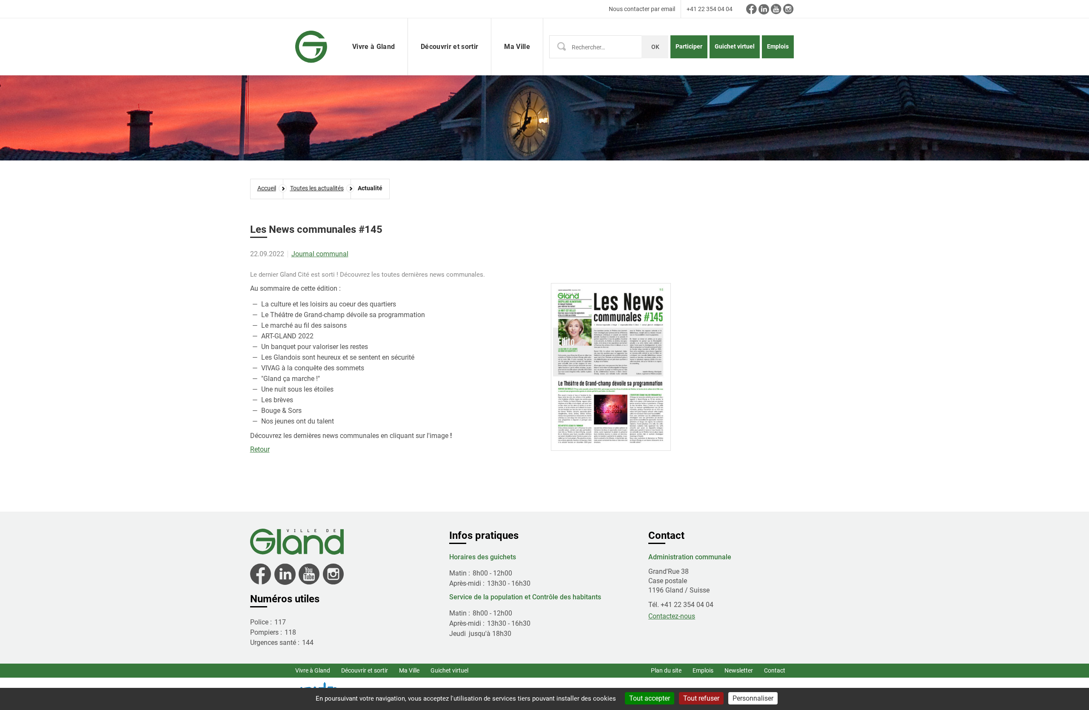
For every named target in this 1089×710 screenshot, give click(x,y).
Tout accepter (649, 698)
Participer (689, 46)
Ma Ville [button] (517, 47)
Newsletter (738, 670)
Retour (260, 449)
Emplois (778, 46)
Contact (774, 670)
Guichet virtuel (735, 46)
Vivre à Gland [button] (373, 47)
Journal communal (319, 254)
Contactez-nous (671, 616)
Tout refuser (701, 698)
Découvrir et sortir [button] (449, 47)
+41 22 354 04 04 (710, 9)
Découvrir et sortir (364, 670)
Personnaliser (753, 698)
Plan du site (666, 670)
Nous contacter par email (642, 9)
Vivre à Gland (312, 670)
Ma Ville (409, 670)
